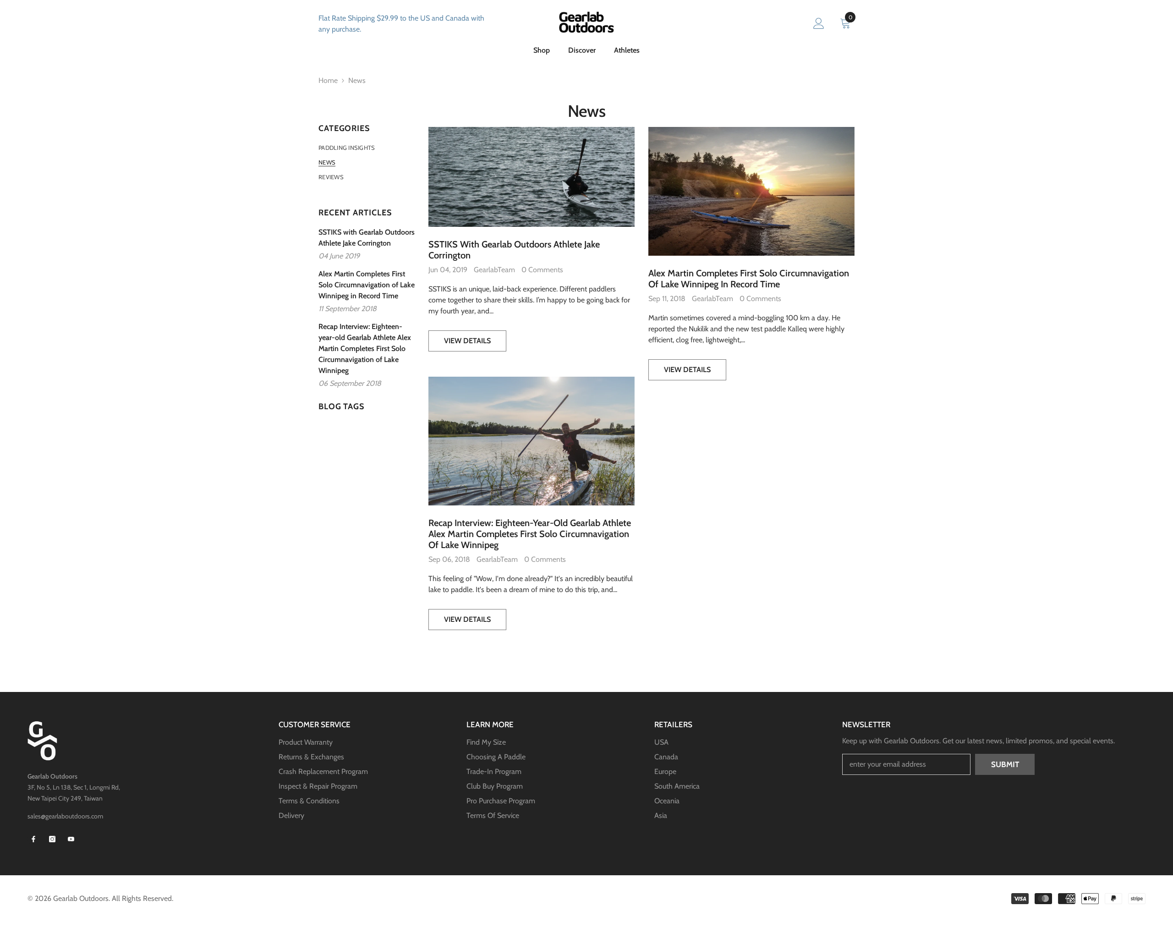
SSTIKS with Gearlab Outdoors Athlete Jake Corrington (514, 250)
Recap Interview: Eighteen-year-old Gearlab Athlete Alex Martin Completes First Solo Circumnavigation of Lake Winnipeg (529, 533)
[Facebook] (33, 839)
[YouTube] (71, 839)
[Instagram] (52, 839)
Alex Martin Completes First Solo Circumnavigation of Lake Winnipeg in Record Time (748, 279)
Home (328, 80)
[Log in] (818, 23)
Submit (1005, 764)
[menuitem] (366, 147)
